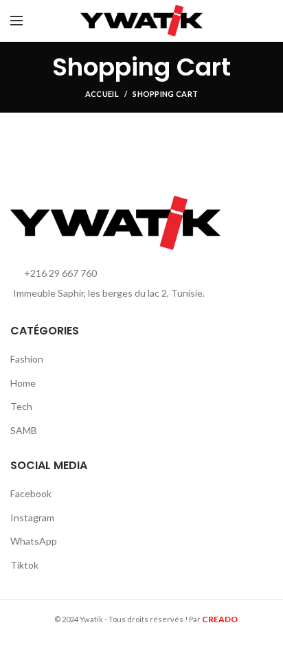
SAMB (23, 430)
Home (23, 383)
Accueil (102, 93)
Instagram (32, 517)
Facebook (31, 493)
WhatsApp (33, 541)
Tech (21, 406)
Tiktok (24, 565)
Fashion (26, 359)
